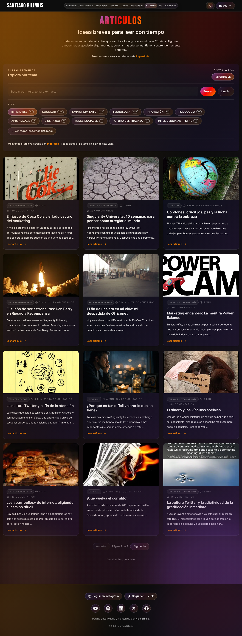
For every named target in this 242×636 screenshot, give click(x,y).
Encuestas (102, 5)
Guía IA (115, 5)
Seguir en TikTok (143, 596)
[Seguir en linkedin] (121, 608)
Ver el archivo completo (121, 559)
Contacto (170, 5)
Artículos (151, 5)
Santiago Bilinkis (25, 5)
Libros (125, 5)
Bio (160, 5)
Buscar (207, 91)
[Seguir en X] (134, 608)
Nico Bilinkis (142, 618)
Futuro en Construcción (79, 5)
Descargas (137, 5)
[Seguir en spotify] (108, 608)
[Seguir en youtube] (95, 608)
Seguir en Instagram (105, 596)
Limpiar (226, 91)
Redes (223, 5)
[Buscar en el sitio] (210, 5)
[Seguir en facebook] (146, 608)
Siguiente (140, 546)
